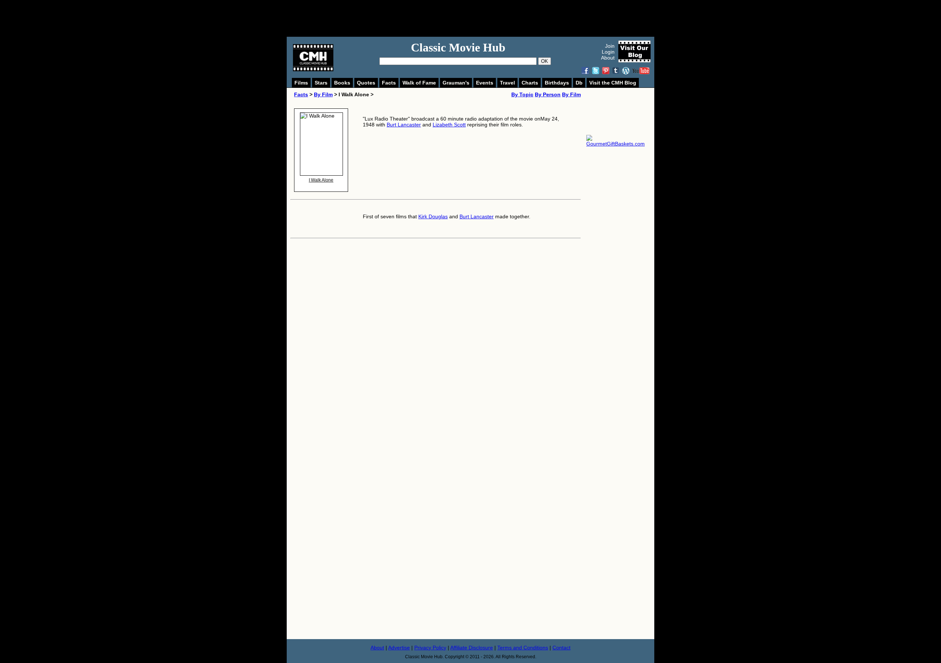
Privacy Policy (430, 648)
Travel (507, 83)
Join (610, 46)
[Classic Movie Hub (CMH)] (313, 69)
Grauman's (456, 83)
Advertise (399, 648)
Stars (321, 83)
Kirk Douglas (433, 216)
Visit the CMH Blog (612, 83)
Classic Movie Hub (458, 47)
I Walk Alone (321, 180)
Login (608, 52)
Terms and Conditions (522, 648)
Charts (530, 83)
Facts (389, 83)
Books (342, 83)
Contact (561, 648)
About (608, 58)
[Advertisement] (478, 18)
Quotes (366, 83)
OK (544, 61)
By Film (323, 94)
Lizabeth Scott (449, 125)
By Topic (522, 94)
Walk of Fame (419, 83)
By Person (548, 94)
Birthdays (557, 83)
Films (301, 83)
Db (579, 83)
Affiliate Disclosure (471, 648)
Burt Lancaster (404, 125)
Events (484, 83)
